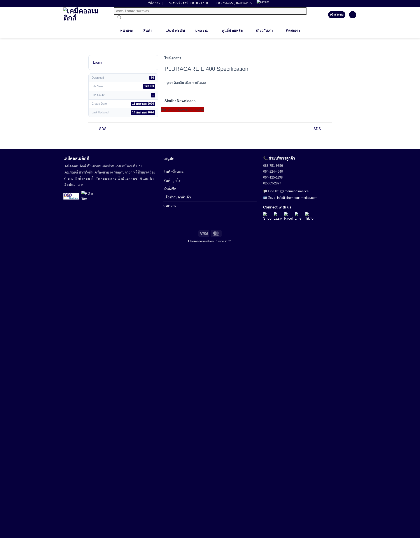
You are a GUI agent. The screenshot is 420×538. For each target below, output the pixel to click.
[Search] (119, 18)
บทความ (201, 30)
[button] (352, 14)
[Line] (299, 216)
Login (97, 62)
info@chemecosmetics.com (297, 198)
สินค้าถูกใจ (171, 180)
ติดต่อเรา (293, 30)
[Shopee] (267, 216)
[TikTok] (309, 216)
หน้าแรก (126, 30)
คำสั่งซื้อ (169, 189)
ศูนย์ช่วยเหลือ (232, 30)
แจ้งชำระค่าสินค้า (177, 197)
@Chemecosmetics (294, 191)
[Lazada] (278, 216)
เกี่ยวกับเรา (264, 30)
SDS (102, 129)
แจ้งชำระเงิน (175, 30)
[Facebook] (288, 216)
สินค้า (147, 30)
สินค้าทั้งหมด (173, 172)
